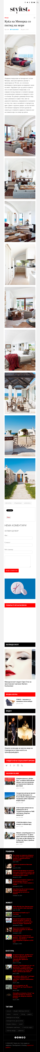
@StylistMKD (15, 29)
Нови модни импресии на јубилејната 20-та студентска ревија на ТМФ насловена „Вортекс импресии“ (25, 811)
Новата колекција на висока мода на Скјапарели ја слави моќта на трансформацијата (19, 750)
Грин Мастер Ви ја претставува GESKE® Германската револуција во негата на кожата (23, 891)
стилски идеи (27, 1027)
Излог (15, 12)
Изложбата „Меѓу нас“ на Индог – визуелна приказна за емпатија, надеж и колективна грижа (23, 978)
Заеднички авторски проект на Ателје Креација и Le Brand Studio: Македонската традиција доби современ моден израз (25, 796)
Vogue (8, 1011)
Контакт (22, 12)
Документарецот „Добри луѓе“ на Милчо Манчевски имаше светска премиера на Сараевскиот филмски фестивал (25, 782)
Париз (8, 1014)
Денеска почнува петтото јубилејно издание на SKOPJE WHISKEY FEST (22, 929)
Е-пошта (8, 542)
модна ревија (11, 1024)
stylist (7, 29)
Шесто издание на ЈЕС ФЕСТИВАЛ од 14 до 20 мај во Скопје (22, 987)
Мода (12, 2)
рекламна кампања (13, 1027)
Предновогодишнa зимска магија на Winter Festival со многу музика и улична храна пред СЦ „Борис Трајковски (22, 921)
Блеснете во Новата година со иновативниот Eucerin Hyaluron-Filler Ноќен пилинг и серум (23, 882)
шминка (21, 1030)
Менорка (8, 503)
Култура (13, 7)
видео (29, 1014)
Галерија (7, 12)
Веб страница (9, 549)
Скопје (15, 1014)
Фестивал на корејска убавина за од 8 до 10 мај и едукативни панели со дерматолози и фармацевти (23, 857)
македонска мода (12, 1017)
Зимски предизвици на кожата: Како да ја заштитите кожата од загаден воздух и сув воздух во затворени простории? (23, 873)
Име (6, 535)
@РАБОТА (22, 7)
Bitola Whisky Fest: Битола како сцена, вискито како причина (23, 907)
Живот (6, 7)
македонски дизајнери (14, 1021)
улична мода (11, 1030)
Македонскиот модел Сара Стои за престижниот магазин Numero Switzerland (18, 684)
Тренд (23, 1014)
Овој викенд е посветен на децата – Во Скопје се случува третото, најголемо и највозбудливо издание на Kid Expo (23, 939)
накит (21, 1024)
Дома (5, 2)
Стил (18, 2)
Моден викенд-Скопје (21, 1011)
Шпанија (27, 503)
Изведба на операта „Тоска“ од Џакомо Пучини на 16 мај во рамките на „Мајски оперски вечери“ (23, 995)
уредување (18, 503)
